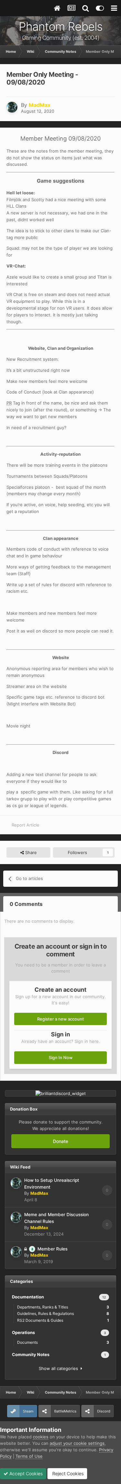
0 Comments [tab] (26, 904)
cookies (40, 1436)
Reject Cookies (67, 1473)
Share (30, 852)
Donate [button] (60, 1141)
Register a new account (60, 1019)
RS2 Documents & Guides (63, 1320)
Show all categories (60, 1368)
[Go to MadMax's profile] (11, 107)
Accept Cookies (25, 1473)
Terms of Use (29, 1456)
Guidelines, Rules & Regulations (63, 1313)
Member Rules (52, 1248)
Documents (63, 1342)
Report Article (25, 825)
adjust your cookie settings (77, 1443)
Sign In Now (61, 1057)
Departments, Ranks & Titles (63, 1307)
